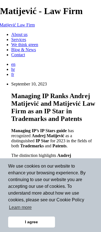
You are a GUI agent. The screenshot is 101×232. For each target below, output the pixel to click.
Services (18, 39)
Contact (18, 54)
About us (19, 34)
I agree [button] (31, 222)
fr (12, 74)
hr (13, 69)
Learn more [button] (20, 207)
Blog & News (23, 49)
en (13, 64)
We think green (24, 44)
